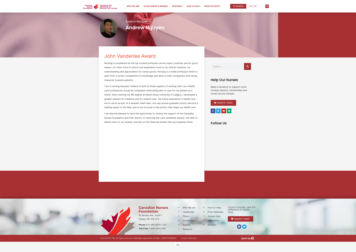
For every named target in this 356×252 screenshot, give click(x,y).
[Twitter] (244, 226)
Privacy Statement (189, 238)
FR (255, 6)
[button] (267, 6)
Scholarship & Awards (156, 6)
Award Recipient (138, 21)
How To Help (193, 6)
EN (250, 6)
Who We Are (133, 6)
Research (177, 6)
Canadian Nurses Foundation (153, 209)
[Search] (247, 66)
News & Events (212, 6)
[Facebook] (239, 226)
